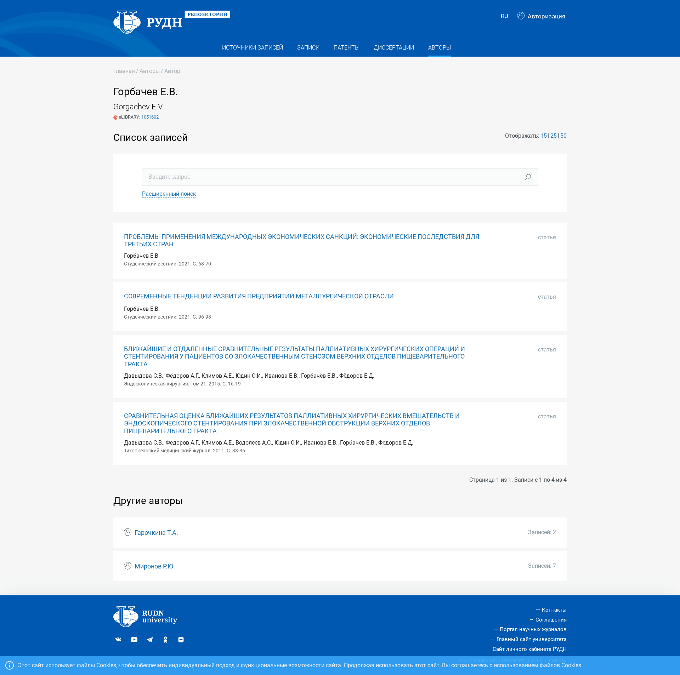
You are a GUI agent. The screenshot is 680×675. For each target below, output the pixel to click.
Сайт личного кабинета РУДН (530, 649)
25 (553, 135)
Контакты (554, 610)
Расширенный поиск (169, 193)
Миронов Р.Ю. (155, 566)
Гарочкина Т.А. (156, 532)
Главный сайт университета (532, 639)
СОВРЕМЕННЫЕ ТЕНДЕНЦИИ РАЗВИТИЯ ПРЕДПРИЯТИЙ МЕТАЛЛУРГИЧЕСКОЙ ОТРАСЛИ (259, 296)
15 (543, 135)
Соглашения (551, 620)
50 (563, 135)
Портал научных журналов (533, 629)
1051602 (150, 117)
